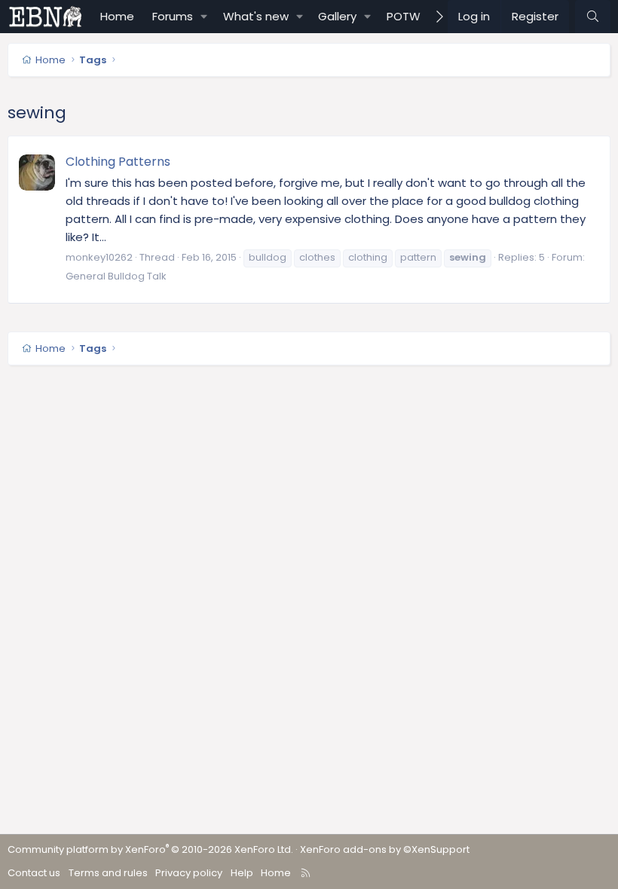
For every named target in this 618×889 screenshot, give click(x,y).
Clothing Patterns (118, 161)
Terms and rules (108, 873)
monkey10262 (99, 257)
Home (117, 16)
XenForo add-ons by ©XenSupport (385, 849)
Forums (172, 16)
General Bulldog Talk (116, 276)
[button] (204, 16)
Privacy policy (188, 873)
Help (242, 873)
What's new (256, 16)
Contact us (34, 873)
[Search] (592, 16)
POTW (404, 16)
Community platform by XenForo (150, 849)
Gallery (337, 16)
